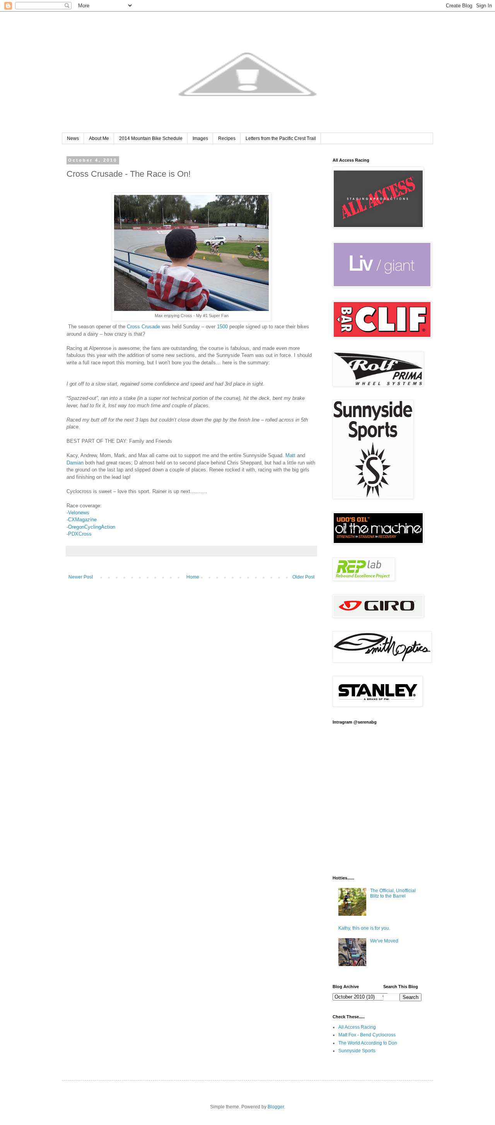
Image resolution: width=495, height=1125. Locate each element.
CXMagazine (82, 519)
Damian (75, 463)
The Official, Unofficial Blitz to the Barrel (393, 893)
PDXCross (80, 534)
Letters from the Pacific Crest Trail (281, 138)
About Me (99, 138)
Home (192, 577)
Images (200, 138)
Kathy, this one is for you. (364, 928)
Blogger (276, 1107)
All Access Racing (357, 1027)
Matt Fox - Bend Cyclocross (367, 1035)
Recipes (227, 138)
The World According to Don (367, 1043)
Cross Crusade (143, 326)
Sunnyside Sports (357, 1050)
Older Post (303, 577)
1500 (222, 326)
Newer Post (80, 577)
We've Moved (384, 941)
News (73, 138)
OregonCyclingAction (91, 527)
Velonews (78, 513)
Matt (290, 455)
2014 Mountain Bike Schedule (151, 138)
